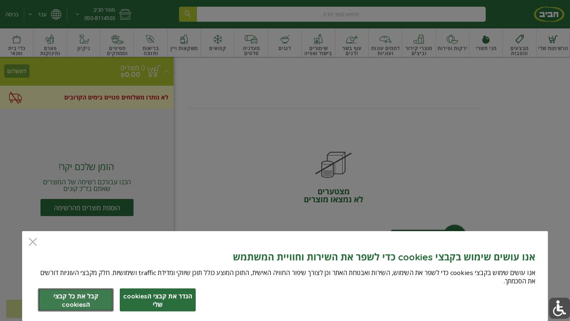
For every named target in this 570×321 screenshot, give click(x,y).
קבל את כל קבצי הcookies (75, 300)
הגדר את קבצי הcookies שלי (157, 300)
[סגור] (32, 242)
